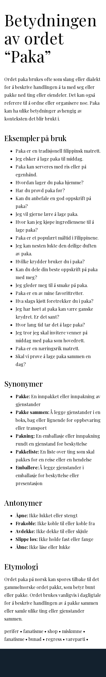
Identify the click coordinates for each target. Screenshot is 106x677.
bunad (35, 639)
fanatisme (33, 631)
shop (52, 631)
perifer (11, 631)
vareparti (75, 639)
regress (54, 639)
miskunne (72, 631)
